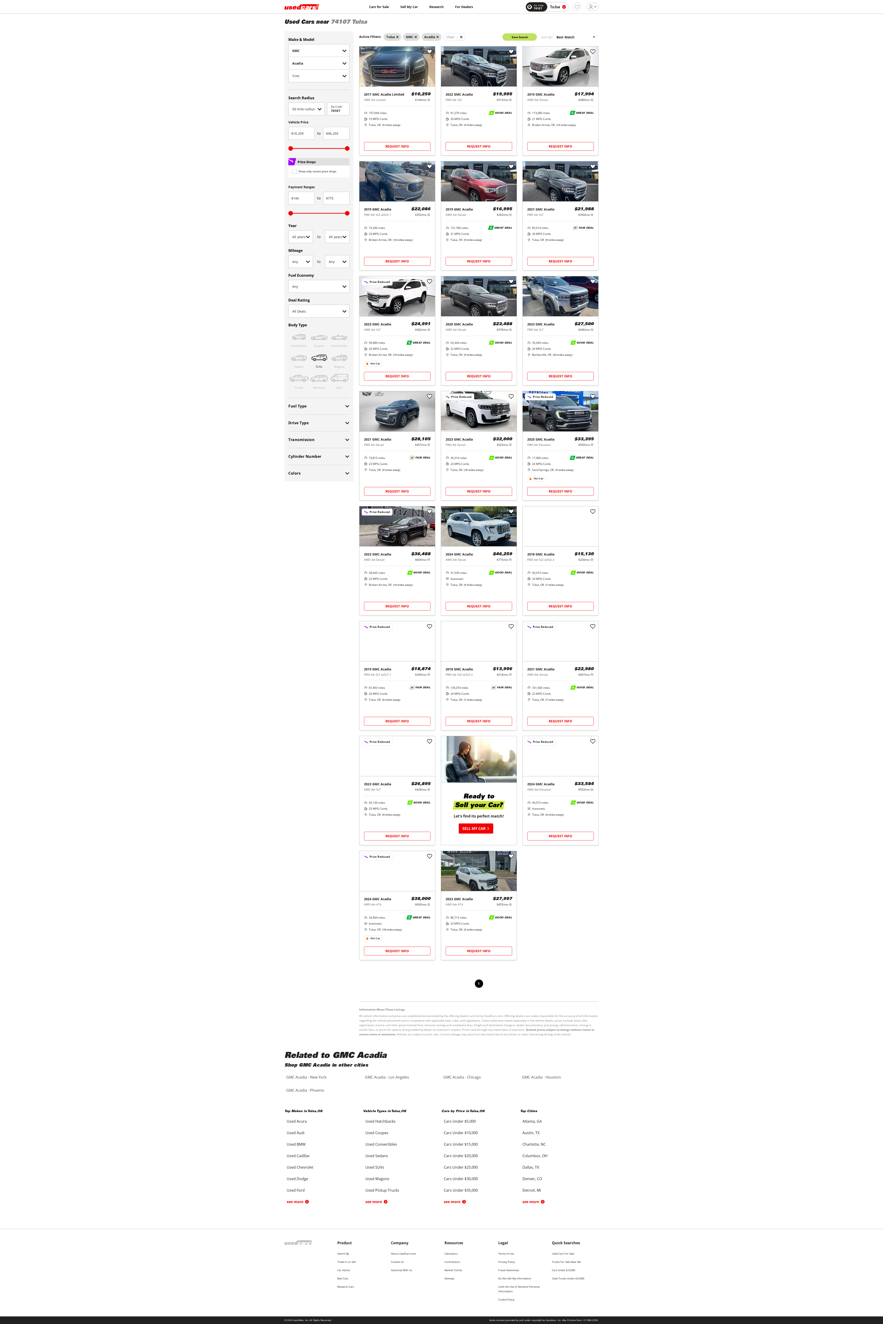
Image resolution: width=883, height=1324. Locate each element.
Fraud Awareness (508, 1270)
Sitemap (449, 1278)
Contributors (452, 1262)
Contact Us (397, 1262)
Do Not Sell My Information (514, 1278)
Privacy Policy (506, 1262)
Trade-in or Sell (346, 1262)
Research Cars (345, 1286)
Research (436, 7)
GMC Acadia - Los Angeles (387, 1077)
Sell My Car (409, 7)
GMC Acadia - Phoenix (305, 1090)
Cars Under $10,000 (563, 1270)
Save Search (520, 37)
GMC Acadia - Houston (541, 1077)
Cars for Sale (379, 7)
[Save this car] (429, 52)
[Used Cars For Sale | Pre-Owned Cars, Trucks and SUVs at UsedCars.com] (301, 7)
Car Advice (343, 1270)
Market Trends (453, 1270)
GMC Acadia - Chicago (462, 1077)
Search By (343, 1253)
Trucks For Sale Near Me (566, 1262)
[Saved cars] (577, 7)
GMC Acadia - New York (306, 1077)
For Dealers (464, 7)
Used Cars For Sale (563, 1253)
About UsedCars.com (403, 1253)
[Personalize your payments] (428, 99)
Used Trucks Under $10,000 (568, 1278)
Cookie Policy (506, 1299)
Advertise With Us (401, 1270)
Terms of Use (506, 1253)
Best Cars (342, 1278)
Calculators (451, 1253)
